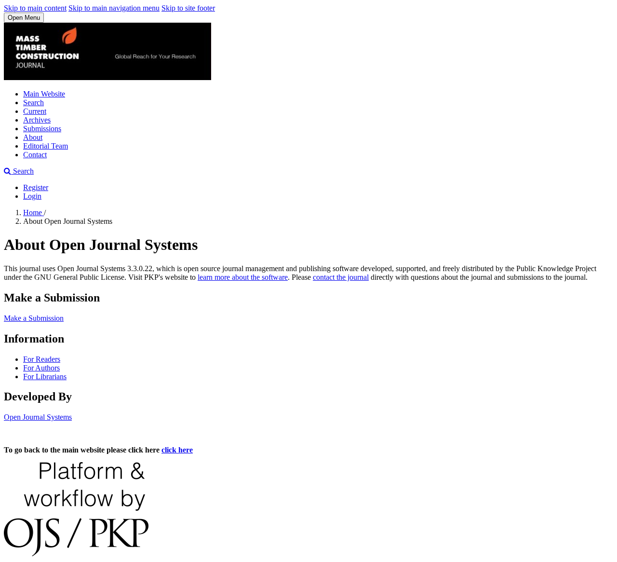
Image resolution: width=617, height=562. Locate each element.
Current (34, 111)
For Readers (41, 359)
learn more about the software (243, 277)
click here (177, 450)
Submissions (42, 128)
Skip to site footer (188, 8)
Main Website (44, 94)
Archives (37, 120)
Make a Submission (34, 318)
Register (35, 187)
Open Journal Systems (38, 417)
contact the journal (341, 277)
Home (33, 212)
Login (32, 196)
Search (33, 102)
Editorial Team (45, 146)
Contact (35, 155)
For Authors (41, 368)
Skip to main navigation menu (114, 8)
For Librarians (45, 376)
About (32, 137)
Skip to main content (35, 8)
